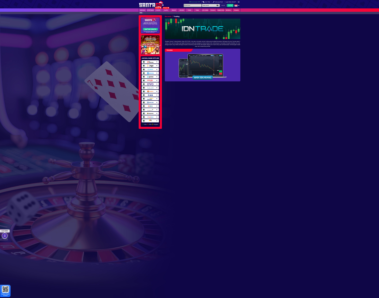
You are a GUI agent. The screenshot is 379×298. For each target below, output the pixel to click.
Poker (189, 10)
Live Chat (207, 2)
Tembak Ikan (220, 10)
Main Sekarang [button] (202, 77)
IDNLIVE (174, 10)
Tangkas (212, 10)
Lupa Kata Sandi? (230, 2)
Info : (141, 13)
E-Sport (158, 10)
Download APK (196, 2)
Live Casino (205, 10)
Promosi (236, 10)
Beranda (142, 10)
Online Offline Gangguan (151, 124)
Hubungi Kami (218, 2)
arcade (182, 10)
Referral (228, 10)
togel (197, 10)
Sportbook (150, 10)
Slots (166, 10)
